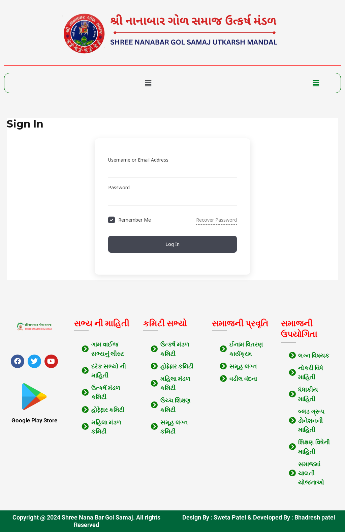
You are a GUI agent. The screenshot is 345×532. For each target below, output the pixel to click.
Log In (172, 244)
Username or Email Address (138, 160)
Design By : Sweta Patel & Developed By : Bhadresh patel (258, 517)
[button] (148, 83)
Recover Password (216, 220)
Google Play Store (34, 420)
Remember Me (134, 220)
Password (119, 187)
